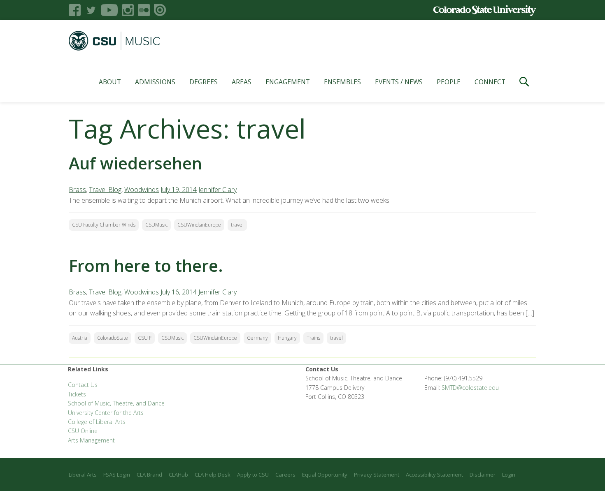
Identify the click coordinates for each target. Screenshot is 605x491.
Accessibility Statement (434, 474)
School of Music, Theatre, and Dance (116, 403)
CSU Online (83, 431)
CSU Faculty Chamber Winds (103, 224)
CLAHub (178, 474)
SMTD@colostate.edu (470, 387)
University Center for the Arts (106, 413)
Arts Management (91, 440)
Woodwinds (141, 189)
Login (508, 474)
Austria (79, 337)
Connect (490, 81)
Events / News (399, 81)
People (449, 81)
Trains (313, 337)
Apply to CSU (253, 474)
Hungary (287, 337)
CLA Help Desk (212, 474)
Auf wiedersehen (135, 163)
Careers (285, 474)
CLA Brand (149, 474)
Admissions (155, 81)
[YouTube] (109, 10)
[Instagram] (128, 10)
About (110, 81)
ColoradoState (112, 337)
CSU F (144, 337)
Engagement (287, 81)
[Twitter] (91, 10)
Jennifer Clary (217, 189)
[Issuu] (160, 10)
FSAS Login (116, 474)
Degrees (203, 81)
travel (237, 224)
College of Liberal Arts (97, 422)
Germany (257, 337)
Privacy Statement (376, 474)
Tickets (77, 394)
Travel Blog (105, 189)
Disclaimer (483, 474)
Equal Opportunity (324, 474)
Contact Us (83, 385)
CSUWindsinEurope (199, 224)
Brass (77, 189)
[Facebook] (75, 10)
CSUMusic (156, 224)
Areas (241, 81)
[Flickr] (144, 10)
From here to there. (146, 265)
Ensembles (342, 81)
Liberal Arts (83, 474)
